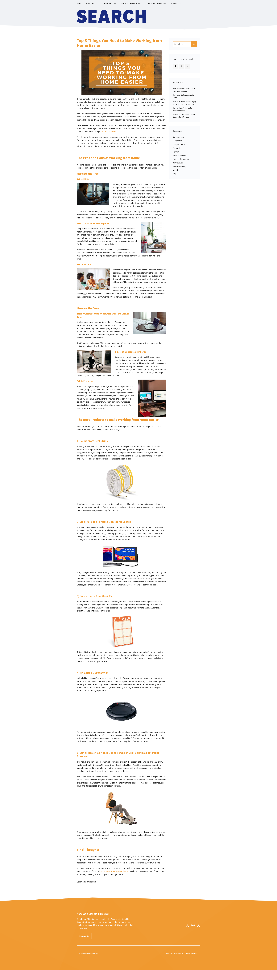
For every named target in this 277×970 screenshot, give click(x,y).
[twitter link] (193, 925)
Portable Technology (131, 3)
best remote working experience (113, 871)
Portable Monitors (157, 3)
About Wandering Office (174, 953)
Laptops (176, 152)
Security (175, 3)
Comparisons (178, 141)
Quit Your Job (178, 163)
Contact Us (84, 936)
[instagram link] (187, 925)
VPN (174, 174)
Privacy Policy (191, 953)
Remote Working (109, 3)
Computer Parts (179, 144)
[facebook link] (198, 925)
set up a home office (110, 131)
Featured (176, 148)
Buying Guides (178, 137)
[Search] (194, 44)
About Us (90, 3)
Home (79, 3)
